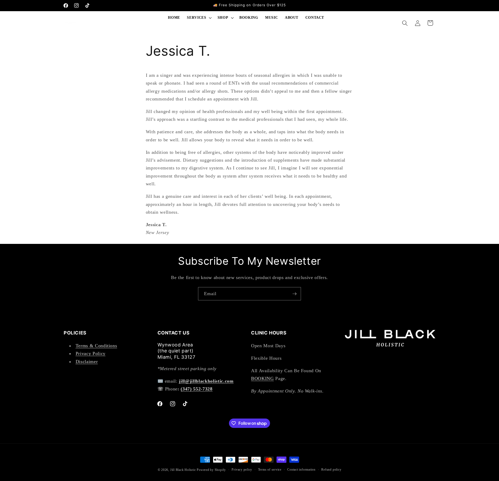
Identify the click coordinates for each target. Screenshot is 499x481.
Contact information (301, 469)
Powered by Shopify (211, 470)
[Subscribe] (294, 294)
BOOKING (262, 378)
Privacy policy (242, 469)
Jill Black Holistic (183, 470)
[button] (198, 17)
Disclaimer (87, 361)
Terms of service (269, 469)
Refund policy (331, 469)
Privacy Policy (91, 353)
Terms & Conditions (96, 345)
